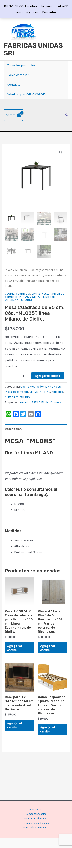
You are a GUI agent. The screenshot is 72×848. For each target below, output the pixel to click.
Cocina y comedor (41, 270)
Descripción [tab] (13, 429)
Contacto (13, 84)
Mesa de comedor (30, 275)
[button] (66, 115)
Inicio (8, 270)
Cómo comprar (36, 809)
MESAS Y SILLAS (30, 296)
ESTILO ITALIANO (42, 402)
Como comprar (17, 75)
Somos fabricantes (36, 814)
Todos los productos (21, 65)
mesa (57, 402)
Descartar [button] (49, 12)
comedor (24, 402)
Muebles (21, 270)
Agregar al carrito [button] (14, 648)
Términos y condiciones (36, 823)
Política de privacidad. (36, 818)
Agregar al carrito (47, 376)
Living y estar (41, 293)
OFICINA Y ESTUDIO (18, 300)
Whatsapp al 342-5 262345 (26, 94)
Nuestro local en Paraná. (36, 827)
